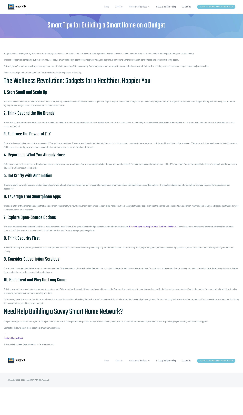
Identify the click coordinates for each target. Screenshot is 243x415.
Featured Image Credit (13, 338)
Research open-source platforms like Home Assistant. (153, 226)
